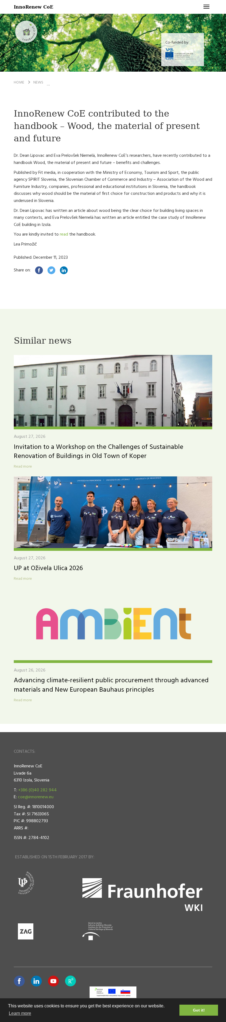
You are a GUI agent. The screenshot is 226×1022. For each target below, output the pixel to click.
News (38, 82)
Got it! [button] (199, 1010)
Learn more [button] (20, 1013)
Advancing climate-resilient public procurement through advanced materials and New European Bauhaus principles (111, 685)
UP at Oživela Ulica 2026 (48, 568)
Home (19, 82)
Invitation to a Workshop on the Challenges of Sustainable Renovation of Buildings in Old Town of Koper (98, 452)
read (64, 234)
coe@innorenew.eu (35, 797)
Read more (23, 467)
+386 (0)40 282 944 (37, 790)
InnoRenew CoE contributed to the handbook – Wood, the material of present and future (137, 82)
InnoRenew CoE (33, 6)
